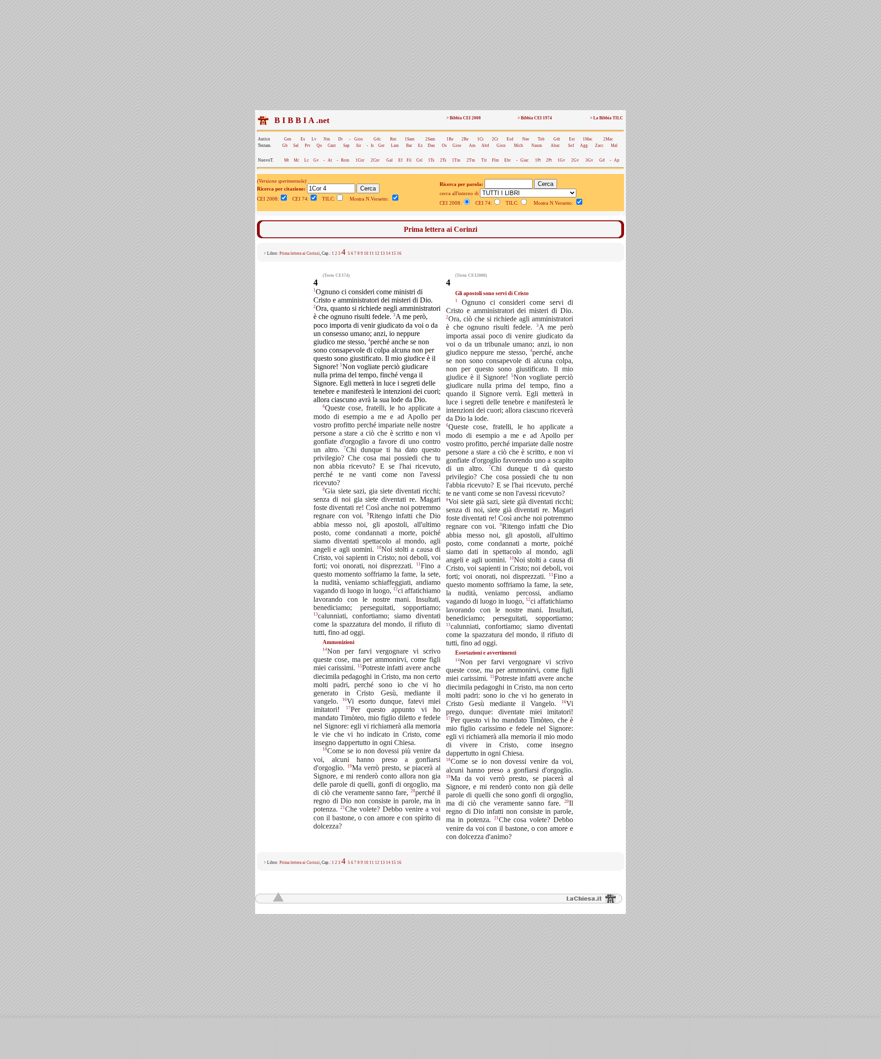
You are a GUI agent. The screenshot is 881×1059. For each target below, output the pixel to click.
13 (382, 253)
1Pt (538, 160)
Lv (314, 139)
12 (377, 253)
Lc (306, 160)
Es (303, 139)
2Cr (495, 139)
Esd (510, 139)
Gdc (377, 139)
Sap (346, 145)
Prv (308, 145)
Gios (358, 139)
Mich (518, 145)
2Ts (443, 160)
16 (399, 253)
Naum (536, 145)
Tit (484, 160)
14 (388, 253)
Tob (541, 139)
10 (366, 253)
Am (472, 145)
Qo (319, 145)
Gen (287, 139)
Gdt (556, 139)
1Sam (409, 139)
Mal (614, 145)
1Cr (480, 139)
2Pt (549, 160)
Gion (501, 145)
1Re (449, 139)
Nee (525, 139)
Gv (316, 160)
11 (371, 253)
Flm (495, 160)
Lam (395, 145)
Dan (431, 145)
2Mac (608, 139)
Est (572, 139)
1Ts (431, 160)
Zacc (599, 145)
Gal (389, 160)
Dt (340, 139)
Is (372, 145)
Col (419, 160)
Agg (584, 145)
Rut (393, 139)
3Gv (589, 160)
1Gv (561, 160)
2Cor (375, 160)
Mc (296, 160)
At (330, 160)
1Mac (587, 139)
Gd (602, 160)
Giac (524, 160)
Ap (616, 160)
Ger (381, 145)
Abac (555, 145)
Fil (409, 160)
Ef (400, 160)
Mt (286, 160)
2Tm (471, 160)
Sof (571, 145)
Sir (358, 145)
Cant (332, 145)
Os (444, 145)
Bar (409, 145)
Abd (485, 145)
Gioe (456, 145)
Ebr (507, 160)
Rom (345, 160)
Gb (285, 145)
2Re (465, 139)
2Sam (430, 139)
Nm (326, 139)
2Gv (575, 160)
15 (393, 253)
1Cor (360, 160)
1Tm (456, 160)
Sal (296, 145)
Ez (420, 145)
